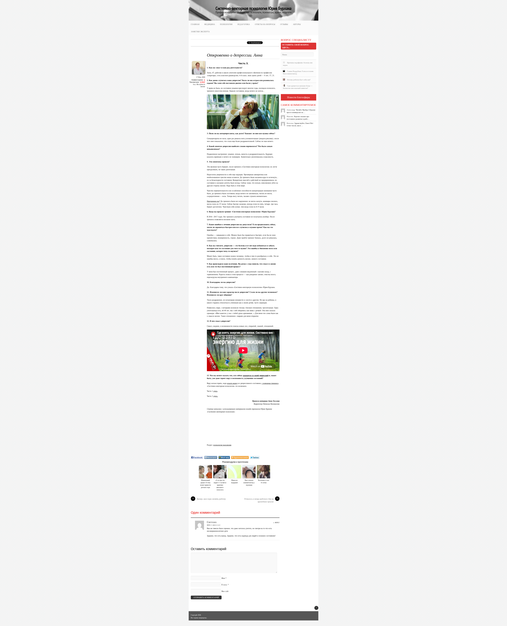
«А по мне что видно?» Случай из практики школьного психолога (220, 485)
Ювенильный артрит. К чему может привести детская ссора (205, 483)
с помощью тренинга (270, 383)
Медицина (209, 24)
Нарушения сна (213, 201)
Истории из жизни (201, 85)
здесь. (215, 396)
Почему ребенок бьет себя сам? (299, 79)
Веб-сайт (225, 591)
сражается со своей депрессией (255, 375)
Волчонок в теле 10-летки (263, 481)
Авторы (297, 24)
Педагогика (243, 24)
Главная (195, 24)
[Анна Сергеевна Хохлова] (198, 75)
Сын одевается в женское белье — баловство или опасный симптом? (297, 87)
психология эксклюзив (222, 445)
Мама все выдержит (234, 481)
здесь (215, 391)
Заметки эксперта (200, 31)
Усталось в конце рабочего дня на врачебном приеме (261, 500)
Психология (226, 24)
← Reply (276, 522)
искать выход (232, 383)
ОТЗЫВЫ (284, 24)
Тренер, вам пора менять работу (209, 498)
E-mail (224, 584)
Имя (223, 578)
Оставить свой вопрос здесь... (295, 46)
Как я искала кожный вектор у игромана (249, 482)
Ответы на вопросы (265, 24)
